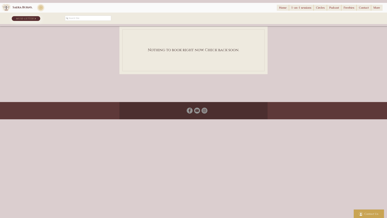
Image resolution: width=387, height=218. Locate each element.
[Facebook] (190, 111)
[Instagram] (204, 111)
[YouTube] (197, 111)
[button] (348, 8)
